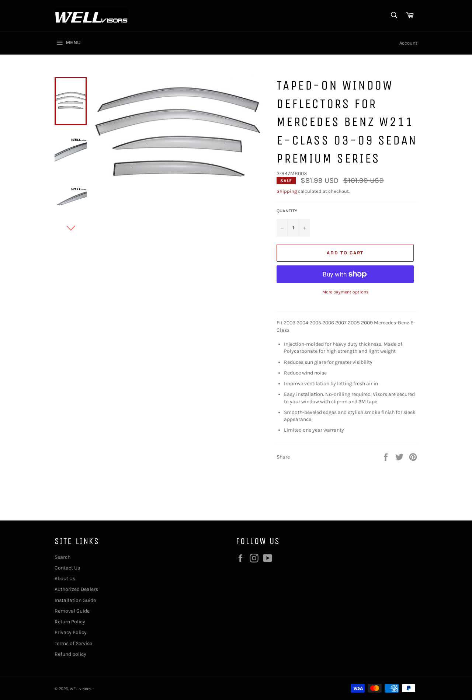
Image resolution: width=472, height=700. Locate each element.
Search (62, 557)
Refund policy (70, 654)
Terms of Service (73, 643)
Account (408, 43)
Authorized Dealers (76, 589)
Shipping (287, 191)
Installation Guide (75, 600)
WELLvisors (80, 688)
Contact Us (67, 568)
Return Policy (70, 622)
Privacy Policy (71, 632)
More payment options (345, 292)
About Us (65, 578)
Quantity (287, 210)
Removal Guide (72, 611)
